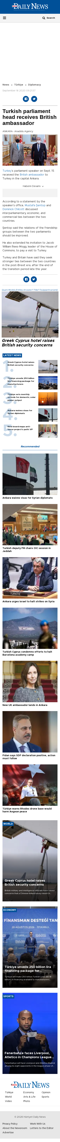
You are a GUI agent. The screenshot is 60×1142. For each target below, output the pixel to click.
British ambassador (32, 174)
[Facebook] (26, 99)
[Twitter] (34, 99)
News (5, 85)
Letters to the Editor (42, 1128)
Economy (28, 1092)
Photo (26, 1101)
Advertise (8, 1132)
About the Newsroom (14, 1128)
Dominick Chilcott (13, 209)
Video (8, 1101)
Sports (45, 1097)
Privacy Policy (10, 1124)
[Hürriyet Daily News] (30, 7)
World (8, 1097)
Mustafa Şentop (35, 205)
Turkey (7, 171)
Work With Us (37, 1124)
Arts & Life (29, 1097)
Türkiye (18, 85)
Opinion (46, 1092)
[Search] (43, 17)
